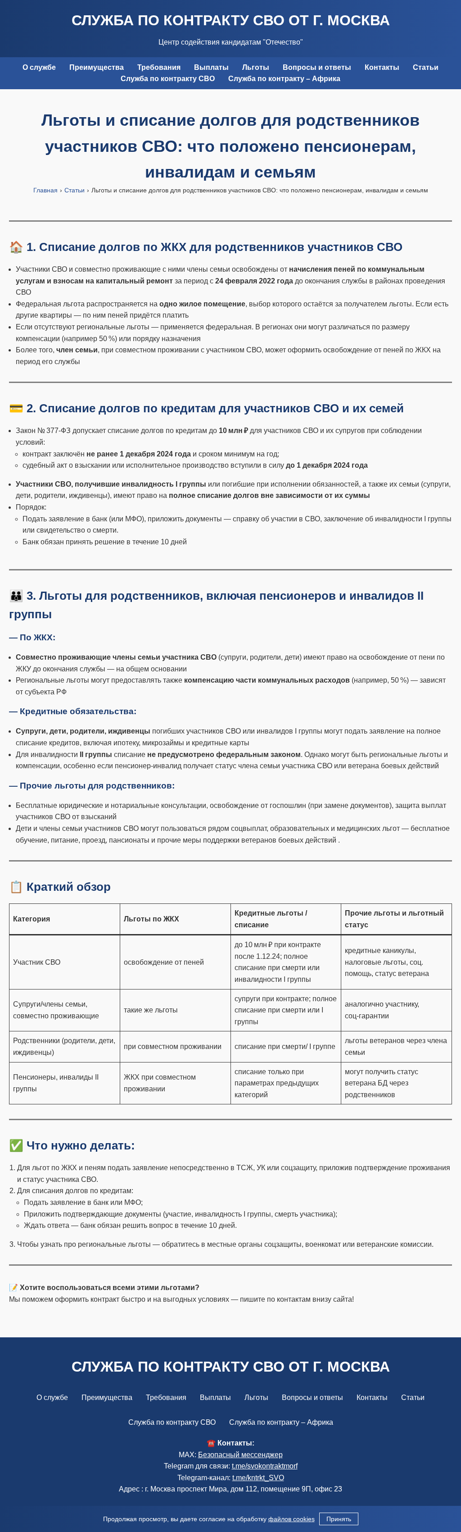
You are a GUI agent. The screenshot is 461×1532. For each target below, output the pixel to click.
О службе (39, 67)
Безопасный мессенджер (240, 1455)
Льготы (255, 67)
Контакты (382, 67)
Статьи (425, 67)
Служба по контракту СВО (168, 78)
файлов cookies (291, 1519)
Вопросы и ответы (317, 67)
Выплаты (211, 67)
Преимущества (96, 67)
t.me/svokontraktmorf (265, 1466)
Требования (159, 67)
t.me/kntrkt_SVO (258, 1478)
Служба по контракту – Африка (284, 78)
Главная (45, 190)
